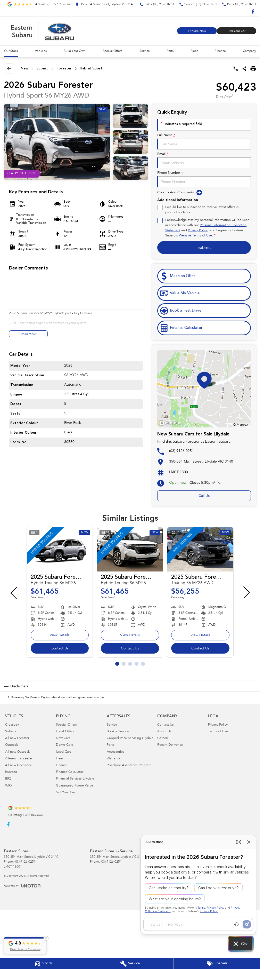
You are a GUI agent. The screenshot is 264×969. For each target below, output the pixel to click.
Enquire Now (197, 31)
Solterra (10, 731)
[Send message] (247, 924)
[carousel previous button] (14, 592)
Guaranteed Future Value (74, 786)
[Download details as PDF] (253, 69)
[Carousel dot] (117, 664)
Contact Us (60, 648)
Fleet (194, 51)
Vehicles (41, 51)
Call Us (204, 496)
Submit (204, 248)
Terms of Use (218, 731)
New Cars (63, 738)
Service (144, 51)
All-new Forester (17, 738)
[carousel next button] (246, 592)
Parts (170, 51)
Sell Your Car (236, 31)
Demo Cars (64, 745)
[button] (25, 945)
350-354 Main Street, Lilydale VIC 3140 (201, 462)
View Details (59, 635)
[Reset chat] (236, 924)
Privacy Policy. (209, 911)
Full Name (166, 135)
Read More (28, 334)
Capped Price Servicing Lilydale (130, 738)
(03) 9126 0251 (181, 451)
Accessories (115, 752)
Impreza (11, 772)
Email (162, 154)
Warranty (113, 758)
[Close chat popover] (249, 842)
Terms (201, 907)
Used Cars (63, 752)
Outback (11, 745)
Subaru (42, 68)
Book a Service (118, 731)
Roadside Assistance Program (129, 765)
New (24, 68)
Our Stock (11, 51)
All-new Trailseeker (19, 758)
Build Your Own (75, 51)
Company (249, 51)
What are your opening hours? (175, 899)
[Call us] (236, 69)
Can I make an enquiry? (168, 888)
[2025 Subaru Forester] (60, 549)
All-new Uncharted (18, 765)
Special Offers (112, 51)
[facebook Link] (253, 11)
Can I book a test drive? (218, 888)
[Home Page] (42, 31)
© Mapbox (240, 424)
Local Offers (65, 731)
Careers (163, 738)
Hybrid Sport (91, 68)
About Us (164, 731)
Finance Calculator (69, 772)
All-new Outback (17, 752)
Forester (64, 68)
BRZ (8, 779)
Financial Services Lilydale (75, 779)
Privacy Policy (198, 230)
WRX (8, 786)
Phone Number (170, 172)
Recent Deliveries (170, 745)
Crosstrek (12, 725)
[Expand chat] (239, 842)
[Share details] (244, 69)
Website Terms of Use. (196, 235)
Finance (220, 51)
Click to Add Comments (175, 192)
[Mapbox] (171, 423)
